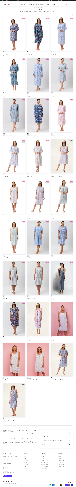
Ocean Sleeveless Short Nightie (9, 217)
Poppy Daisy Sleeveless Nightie (9, 379)
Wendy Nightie (29, 339)
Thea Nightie (53, 135)
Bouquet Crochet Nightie (31, 135)
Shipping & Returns (61, 460)
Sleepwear (42, 4)
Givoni (4, 93)
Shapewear (35, 4)
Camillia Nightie (6, 339)
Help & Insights (61, 453)
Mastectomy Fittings (45, 464)
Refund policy (5, 485)
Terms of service (15, 485)
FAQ (59, 468)
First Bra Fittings (44, 468)
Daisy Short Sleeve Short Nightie (57, 379)
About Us (60, 456)
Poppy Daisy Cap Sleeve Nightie (33, 379)
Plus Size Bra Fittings (45, 460)
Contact (23, 2)
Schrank (28, 93)
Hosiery (47, 4)
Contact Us (60, 458)
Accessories (26, 468)
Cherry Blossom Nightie (55, 94)
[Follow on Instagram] (68, 2)
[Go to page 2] (40, 424)
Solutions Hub (61, 466)
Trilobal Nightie (30, 257)
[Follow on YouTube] (70, 2)
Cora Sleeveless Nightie (7, 257)
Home (34, 7)
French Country (53, 337)
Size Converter (61, 464)
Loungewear (26, 464)
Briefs (30, 4)
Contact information (27, 485)
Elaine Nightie (5, 54)
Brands (10, 2)
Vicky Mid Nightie (30, 176)
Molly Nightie (29, 217)
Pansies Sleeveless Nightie (32, 298)
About (5, 2)
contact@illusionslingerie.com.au (9, 472)
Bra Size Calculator (61, 462)
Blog (20, 2)
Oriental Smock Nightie (7, 135)
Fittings (7, 2)
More (53, 4)
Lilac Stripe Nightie (54, 339)
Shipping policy (21, 485)
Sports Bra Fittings (44, 458)
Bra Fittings (43, 456)
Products (25, 453)
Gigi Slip (52, 298)
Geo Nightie (53, 257)
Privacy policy (10, 485)
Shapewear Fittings (44, 466)
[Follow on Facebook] (67, 2)
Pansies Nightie (6, 298)
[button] (30, 453)
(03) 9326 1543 (6, 471)
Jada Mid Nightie (6, 94)
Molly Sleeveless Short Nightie (56, 176)
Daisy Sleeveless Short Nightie (8, 420)
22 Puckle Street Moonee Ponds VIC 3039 (6, 467)
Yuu (3, 337)
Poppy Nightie (5, 176)
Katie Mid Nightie (54, 54)
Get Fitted (43, 453)
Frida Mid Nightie (30, 54)
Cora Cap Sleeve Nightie (55, 217)
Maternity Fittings (44, 462)
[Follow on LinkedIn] (72, 2)
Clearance (13, 2)
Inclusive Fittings (44, 470)
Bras (25, 4)
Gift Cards (17, 2)
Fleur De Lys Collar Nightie (32, 94)
